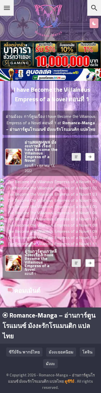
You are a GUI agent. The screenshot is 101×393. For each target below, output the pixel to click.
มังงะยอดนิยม (61, 352)
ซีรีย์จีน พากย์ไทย (24, 352)
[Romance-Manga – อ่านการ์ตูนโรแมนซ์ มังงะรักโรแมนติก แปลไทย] (48, 35)
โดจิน (87, 352)
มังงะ (50, 363)
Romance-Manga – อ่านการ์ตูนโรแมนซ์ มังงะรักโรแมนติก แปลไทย (49, 325)
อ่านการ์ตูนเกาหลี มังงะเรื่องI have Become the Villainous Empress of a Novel (41, 260)
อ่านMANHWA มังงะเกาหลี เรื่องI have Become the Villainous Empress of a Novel (41, 151)
